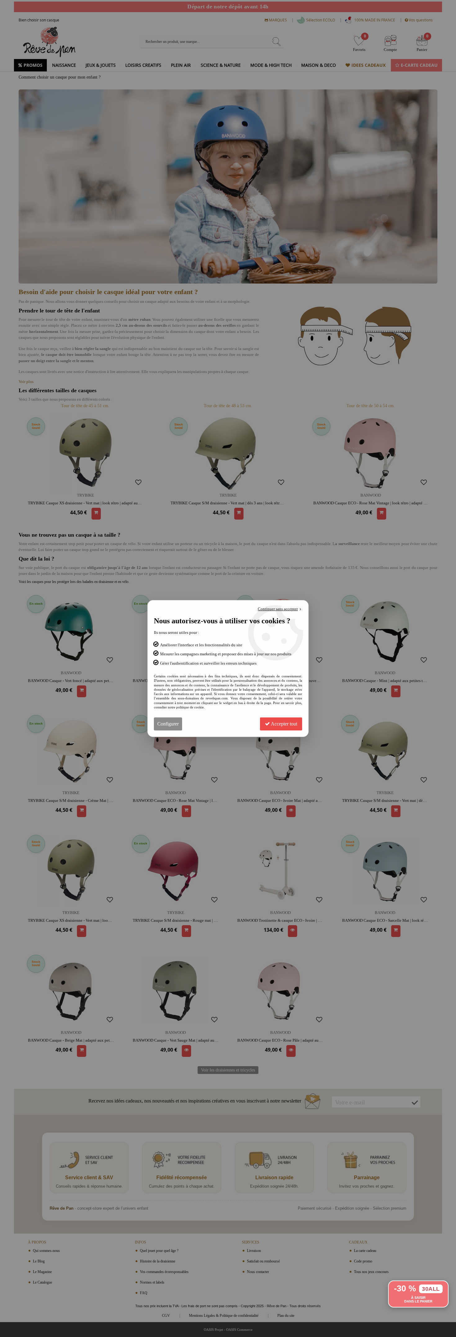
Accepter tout (283, 723)
